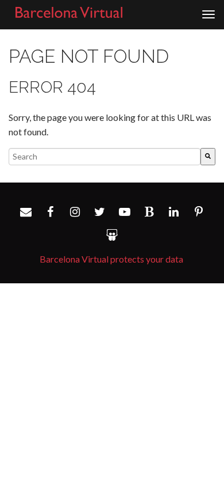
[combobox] (104, 156)
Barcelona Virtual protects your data (111, 258)
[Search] (207, 156)
